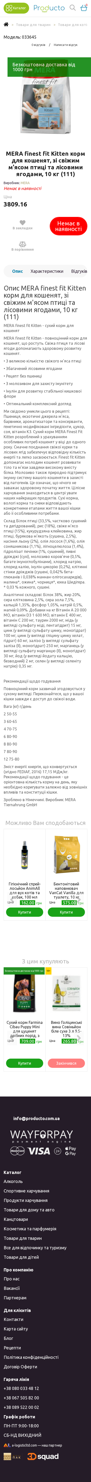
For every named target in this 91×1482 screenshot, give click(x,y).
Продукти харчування (26, 1200)
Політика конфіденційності (31, 1357)
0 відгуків (38, 44)
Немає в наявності (68, 226)
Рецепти (12, 1347)
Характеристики (47, 271)
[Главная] (6, 25)
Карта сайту (16, 1328)
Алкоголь (13, 1181)
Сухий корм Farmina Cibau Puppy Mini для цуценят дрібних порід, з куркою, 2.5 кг (25, 1031)
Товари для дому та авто (29, 1209)
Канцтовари (16, 1219)
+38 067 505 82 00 (21, 1397)
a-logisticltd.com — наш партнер (37, 1445)
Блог (8, 1338)
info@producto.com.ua (36, 1118)
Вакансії (11, 1288)
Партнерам (15, 1297)
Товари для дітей (21, 1257)
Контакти (13, 1319)
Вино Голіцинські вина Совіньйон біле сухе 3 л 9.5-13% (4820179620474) (66, 1031)
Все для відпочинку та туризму (35, 1247)
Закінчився (66, 1063)
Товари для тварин (23, 1238)
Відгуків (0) (79, 273)
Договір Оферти (20, 1366)
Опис (17, 271)
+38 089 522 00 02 (21, 1407)
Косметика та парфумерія (30, 1228)
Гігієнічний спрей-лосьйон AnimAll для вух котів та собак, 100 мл (25, 890)
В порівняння (22, 249)
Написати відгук (66, 44)
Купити (24, 912)
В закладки (23, 228)
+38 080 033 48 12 (21, 1388)
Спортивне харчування (26, 1190)
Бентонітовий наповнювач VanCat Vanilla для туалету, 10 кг (66, 890)
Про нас (11, 1278)
